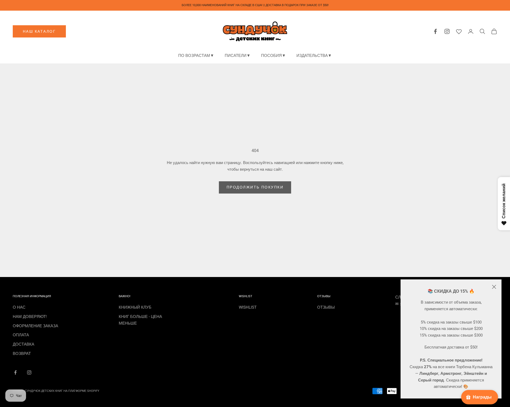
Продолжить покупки (255, 187)
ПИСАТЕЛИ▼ (237, 55)
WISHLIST (248, 307)
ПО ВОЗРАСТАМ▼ (196, 55)
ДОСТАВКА (23, 344)
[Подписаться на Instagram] (29, 372)
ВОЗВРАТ (22, 353)
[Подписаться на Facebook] (15, 372)
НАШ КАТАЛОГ (39, 31)
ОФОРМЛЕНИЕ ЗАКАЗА (35, 326)
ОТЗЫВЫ (326, 307)
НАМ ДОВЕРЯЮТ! (30, 316)
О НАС (19, 307)
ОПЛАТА (21, 335)
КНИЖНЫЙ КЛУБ (135, 307)
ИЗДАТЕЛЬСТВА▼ (314, 55)
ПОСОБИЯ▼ (273, 55)
